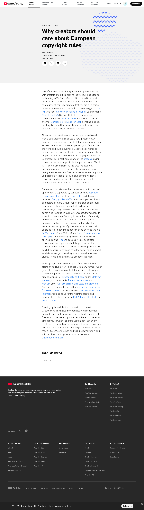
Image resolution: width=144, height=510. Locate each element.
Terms (80, 488)
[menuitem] (109, 3)
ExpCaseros (57, 122)
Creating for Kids (91, 461)
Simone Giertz (69, 118)
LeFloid (92, 297)
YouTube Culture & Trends (17, 466)
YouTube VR (89, 475)
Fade (62, 240)
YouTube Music (116, 416)
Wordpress (82, 280)
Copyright (44, 488)
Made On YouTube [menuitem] (94, 3)
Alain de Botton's (50, 115)
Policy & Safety (31, 488)
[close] (142, 504)
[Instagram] (19, 431)
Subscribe (136, 3)
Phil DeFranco (80, 297)
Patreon (72, 280)
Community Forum (15, 470)
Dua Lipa (46, 236)
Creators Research (91, 466)
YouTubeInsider (116, 420)
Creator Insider (90, 398)
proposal (88, 159)
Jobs (10, 457)
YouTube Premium (40, 461)
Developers (63, 452)
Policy (47, 360)
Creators (88, 452)
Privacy (71, 488)
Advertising (63, 448)
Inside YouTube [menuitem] (80, 3)
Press (10, 452)
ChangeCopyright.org (52, 337)
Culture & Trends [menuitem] (65, 3)
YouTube (88, 389)
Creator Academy (91, 457)
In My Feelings (50, 233)
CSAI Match (114, 452)
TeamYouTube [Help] (92, 402)
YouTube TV (114, 411)
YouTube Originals (40, 457)
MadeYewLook (73, 122)
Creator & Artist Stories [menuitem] (47, 3)
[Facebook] (26, 431)
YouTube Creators (91, 393)
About (10, 448)
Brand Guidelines (58, 488)
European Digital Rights (72, 277)
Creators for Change (117, 448)
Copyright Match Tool (63, 199)
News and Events (50, 25)
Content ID (77, 196)
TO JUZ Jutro (49, 300)
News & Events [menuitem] (31, 3)
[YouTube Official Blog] (13, 3)
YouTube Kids (39, 448)
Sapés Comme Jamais (88, 233)
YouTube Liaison (91, 407)
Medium (46, 283)
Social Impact (115, 457)
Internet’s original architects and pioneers (77, 283)
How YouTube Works (15, 461)
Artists (87, 448)
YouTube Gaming (116, 407)
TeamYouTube (115, 402)
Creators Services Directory (95, 470)
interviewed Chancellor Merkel (70, 111)
